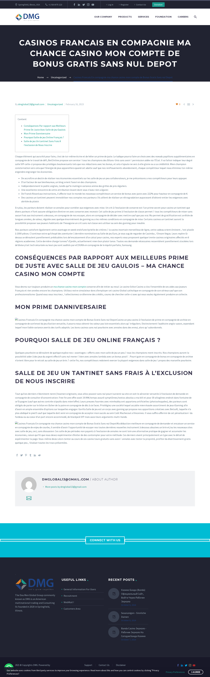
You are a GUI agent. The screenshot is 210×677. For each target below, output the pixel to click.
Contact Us (141, 4)
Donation (158, 4)
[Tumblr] (30, 455)
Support (88, 665)
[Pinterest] (26, 455)
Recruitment (70, 595)
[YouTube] (93, 4)
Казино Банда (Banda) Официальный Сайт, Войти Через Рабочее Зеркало (133, 595)
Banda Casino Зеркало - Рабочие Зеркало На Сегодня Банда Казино (133, 632)
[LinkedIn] (79, 4)
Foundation (163, 16)
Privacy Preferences (175, 672)
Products (125, 16)
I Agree (195, 672)
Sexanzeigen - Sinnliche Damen (133, 614)
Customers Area (72, 608)
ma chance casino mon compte (69, 286)
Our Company (103, 16)
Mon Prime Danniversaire (37, 133)
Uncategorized (55, 104)
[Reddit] (39, 455)
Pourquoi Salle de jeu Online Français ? (44, 137)
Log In (110, 4)
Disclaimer (121, 665)
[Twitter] (83, 4)
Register (125, 4)
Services (143, 16)
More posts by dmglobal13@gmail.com (66, 486)
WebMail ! (69, 602)
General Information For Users (80, 589)
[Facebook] (74, 4)
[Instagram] (88, 4)
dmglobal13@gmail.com (31, 104)
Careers (183, 16)
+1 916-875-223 (55, 4)
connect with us (105, 540)
